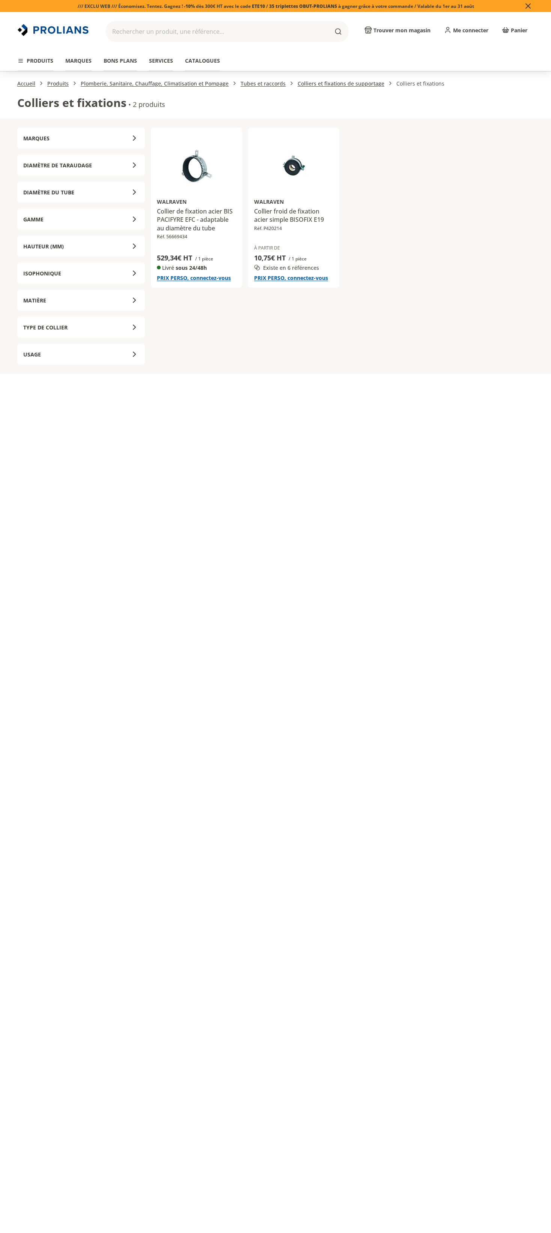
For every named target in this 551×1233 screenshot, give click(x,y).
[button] (227, 31)
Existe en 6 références (291, 267)
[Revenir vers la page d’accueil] (54, 30)
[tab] (35, 61)
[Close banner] (528, 6)
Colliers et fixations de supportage (341, 83)
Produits (58, 83)
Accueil (26, 83)
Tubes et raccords (263, 83)
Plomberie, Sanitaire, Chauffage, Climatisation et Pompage (155, 83)
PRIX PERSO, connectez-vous (194, 277)
